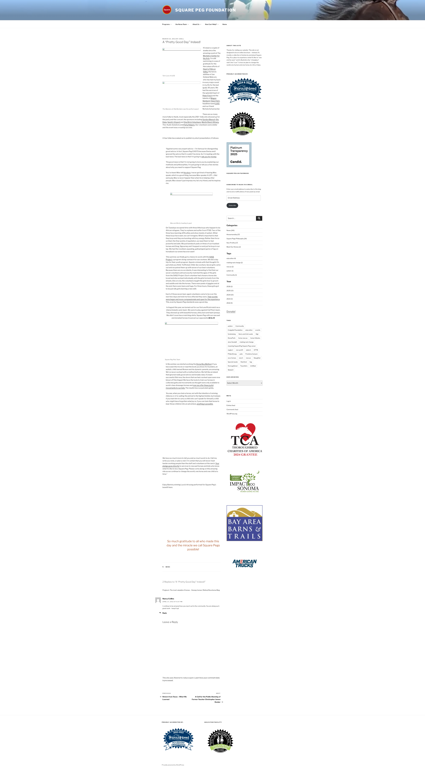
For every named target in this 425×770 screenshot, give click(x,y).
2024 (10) (230, 295)
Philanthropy (232, 354)
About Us (196, 24)
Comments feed (232, 409)
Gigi (257, 334)
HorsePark (231, 338)
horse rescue (242, 338)
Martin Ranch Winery (210, 122)
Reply (164, 613)
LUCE (217, 104)
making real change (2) (235, 262)
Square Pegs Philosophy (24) (237, 238)
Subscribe (232, 205)
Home (224, 24)
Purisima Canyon (251, 354)
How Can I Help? (211, 24)
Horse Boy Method (204, 364)
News (168, 567)
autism (230, 326)
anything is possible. (205, 404)
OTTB (256, 350)
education (248, 330)
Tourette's (243, 366)
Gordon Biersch (208, 119)
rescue (248, 358)
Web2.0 (230, 370)
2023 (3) (230, 299)
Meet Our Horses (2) (234, 247)
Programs (166, 24)
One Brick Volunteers (192, 122)
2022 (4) (230, 303)
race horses (232, 358)
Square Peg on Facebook (238, 173)
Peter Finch (207, 96)
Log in (229, 401)
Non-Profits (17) (232, 243)
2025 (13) (230, 290)
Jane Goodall (232, 342)
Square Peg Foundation (205, 10)
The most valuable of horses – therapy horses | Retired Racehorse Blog (195, 590)
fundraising (232, 334)
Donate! (231, 311)
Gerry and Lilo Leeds (246, 334)
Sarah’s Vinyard (173, 122)
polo (241, 354)
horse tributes (255, 338)
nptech (248, 350)
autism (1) (230, 271)
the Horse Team (181, 24)
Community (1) (232, 275)
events (257, 330)
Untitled (253, 366)
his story (187, 173)
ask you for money (208, 157)
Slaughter (257, 358)
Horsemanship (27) (233, 234)
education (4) (231, 258)
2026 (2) (230, 286)
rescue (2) (230, 267)
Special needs (233, 362)
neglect (230, 350)
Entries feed (231, 405)
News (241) (231, 230)
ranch (241, 358)
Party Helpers (189, 125)
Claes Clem (215, 101)
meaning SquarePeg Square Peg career (242, 346)
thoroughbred (232, 366)
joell (181, 39)
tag (251, 362)
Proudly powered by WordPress (173, 765)
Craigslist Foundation (235, 330)
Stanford (244, 362)
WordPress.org (232, 414)
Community (240, 326)
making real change (247, 342)
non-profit (239, 350)
